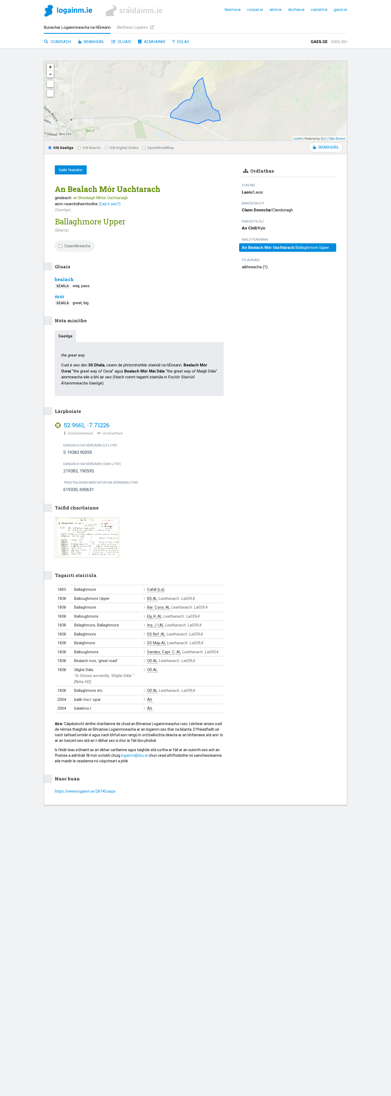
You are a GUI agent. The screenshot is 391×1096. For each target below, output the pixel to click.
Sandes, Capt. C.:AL (164, 652)
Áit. (150, 699)
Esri (323, 138)
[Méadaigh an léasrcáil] (50, 83)
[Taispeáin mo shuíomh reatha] (50, 93)
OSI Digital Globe (124, 147)
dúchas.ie (296, 9)
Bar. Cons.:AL (158, 607)
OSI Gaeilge (63, 147)
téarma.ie (232, 9)
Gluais (124, 41)
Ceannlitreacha (77, 246)
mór (59, 296)
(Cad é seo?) (109, 204)
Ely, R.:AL (154, 616)
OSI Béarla (91, 147)
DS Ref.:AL (156, 634)
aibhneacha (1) (255, 267)
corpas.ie (255, 9)
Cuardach (60, 41)
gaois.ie (340, 9)
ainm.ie (275, 9)
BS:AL (152, 598)
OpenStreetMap (160, 147)
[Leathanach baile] (68, 12)
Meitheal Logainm (133, 27)
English (339, 41)
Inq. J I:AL (155, 625)
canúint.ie (319, 9)
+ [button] (50, 67)
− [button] (50, 74)
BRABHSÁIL (329, 147)
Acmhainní (154, 41)
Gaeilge (319, 41)
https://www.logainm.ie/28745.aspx (85, 791)
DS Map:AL (156, 643)
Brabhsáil (94, 41)
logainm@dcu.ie (134, 755)
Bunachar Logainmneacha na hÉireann (77, 27)
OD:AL (152, 660)
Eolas (182, 41)
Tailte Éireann (337, 138)
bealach (64, 279)
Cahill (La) (155, 589)
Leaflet (297, 138)
